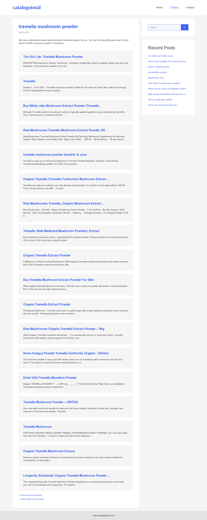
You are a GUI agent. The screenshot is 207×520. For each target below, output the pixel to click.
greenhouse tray (156, 77)
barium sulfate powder (158, 67)
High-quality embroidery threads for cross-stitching (168, 94)
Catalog (174, 7)
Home (159, 7)
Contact (190, 7)
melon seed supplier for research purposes (168, 61)
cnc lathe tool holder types (160, 56)
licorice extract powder (30, 495)
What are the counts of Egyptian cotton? (167, 88)
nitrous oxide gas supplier (160, 99)
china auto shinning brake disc (162, 105)
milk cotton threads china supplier (164, 83)
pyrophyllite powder (157, 72)
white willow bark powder (31, 499)
